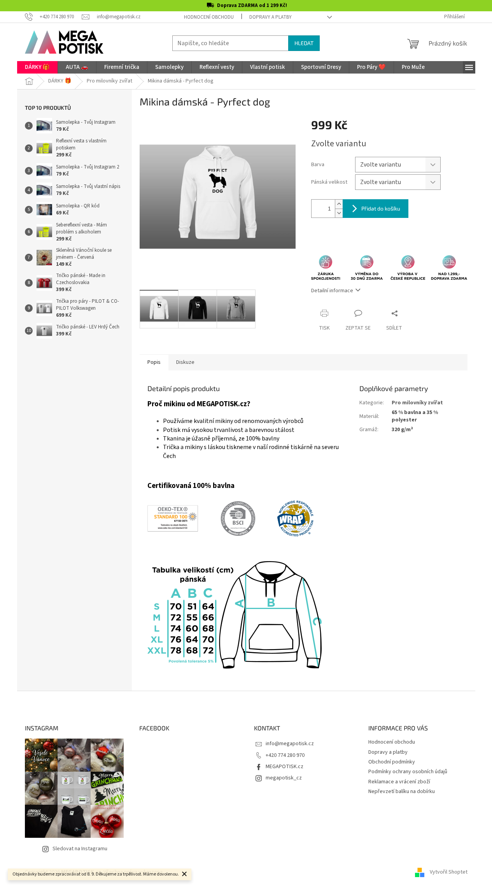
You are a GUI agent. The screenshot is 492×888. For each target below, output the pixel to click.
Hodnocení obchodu (209, 17)
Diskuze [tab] (185, 362)
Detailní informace (332, 291)
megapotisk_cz (284, 778)
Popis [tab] (154, 362)
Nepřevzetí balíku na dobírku (401, 791)
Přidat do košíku (380, 208)
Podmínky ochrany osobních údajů (407, 772)
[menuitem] (37, 67)
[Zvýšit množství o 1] (339, 204)
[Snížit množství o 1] (339, 213)
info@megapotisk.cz (290, 744)
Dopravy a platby (270, 17)
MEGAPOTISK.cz (284, 766)
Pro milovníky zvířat (417, 403)
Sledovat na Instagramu (80, 849)
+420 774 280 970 (285, 755)
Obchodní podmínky (391, 762)
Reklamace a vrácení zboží (399, 782)
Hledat (303, 43)
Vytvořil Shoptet (448, 872)
